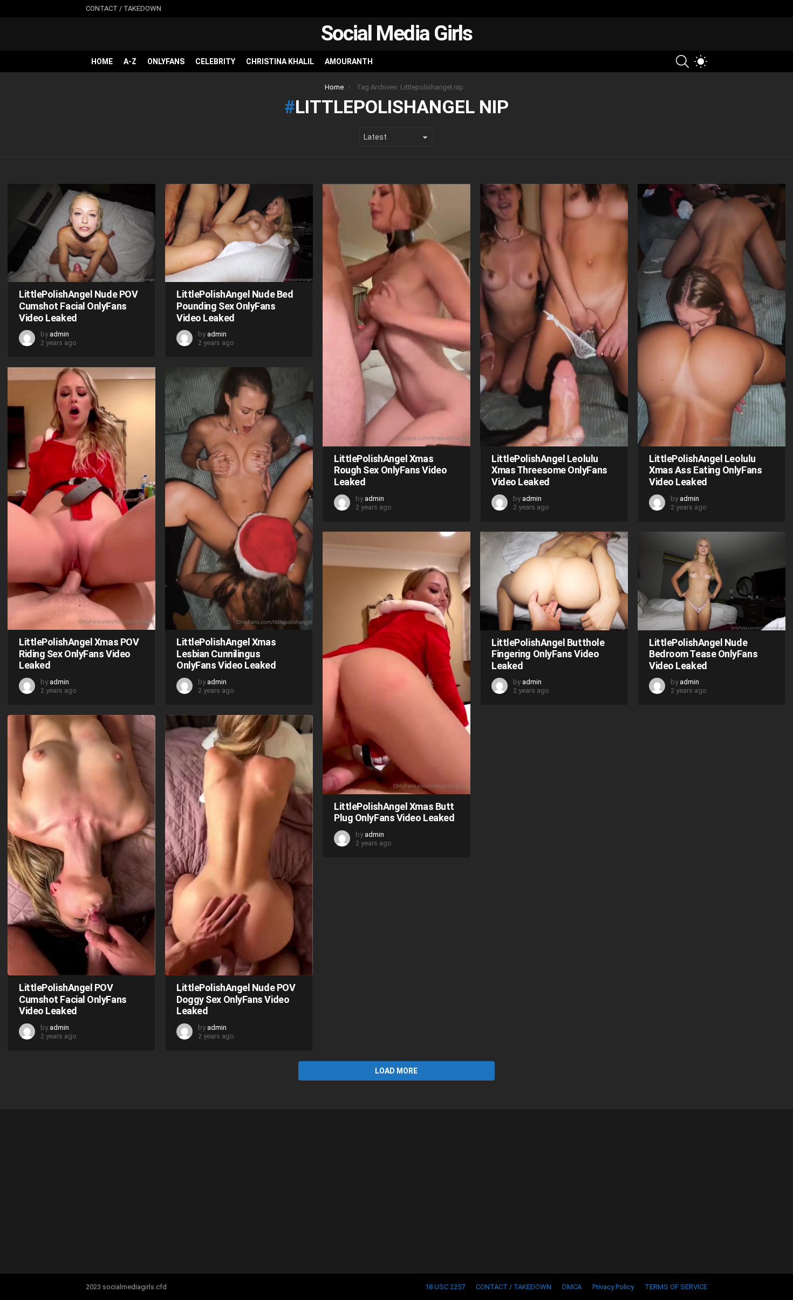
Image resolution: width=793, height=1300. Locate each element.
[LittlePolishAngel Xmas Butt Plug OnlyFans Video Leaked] (396, 663)
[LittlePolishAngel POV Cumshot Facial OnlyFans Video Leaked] (81, 845)
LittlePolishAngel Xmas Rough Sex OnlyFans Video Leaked (390, 470)
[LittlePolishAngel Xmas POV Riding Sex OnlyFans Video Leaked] (81, 498)
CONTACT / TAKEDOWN (123, 8)
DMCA (572, 1287)
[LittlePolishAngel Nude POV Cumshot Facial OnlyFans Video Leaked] (81, 233)
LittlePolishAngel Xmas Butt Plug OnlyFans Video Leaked (394, 812)
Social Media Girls (396, 33)
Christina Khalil (280, 61)
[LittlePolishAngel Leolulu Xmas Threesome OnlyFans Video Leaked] (554, 315)
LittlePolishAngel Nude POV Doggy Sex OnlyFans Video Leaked (235, 999)
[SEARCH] (682, 61)
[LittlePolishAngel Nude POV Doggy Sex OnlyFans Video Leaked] (239, 845)
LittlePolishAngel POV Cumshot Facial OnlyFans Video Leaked (73, 999)
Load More (396, 1071)
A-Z (130, 61)
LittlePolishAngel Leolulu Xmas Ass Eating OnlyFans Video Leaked (705, 470)
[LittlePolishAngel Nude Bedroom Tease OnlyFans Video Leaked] (711, 581)
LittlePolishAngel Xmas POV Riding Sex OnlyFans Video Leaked (79, 653)
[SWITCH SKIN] (700, 61)
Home (102, 61)
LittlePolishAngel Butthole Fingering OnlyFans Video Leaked (547, 654)
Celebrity (215, 61)
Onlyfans (165, 61)
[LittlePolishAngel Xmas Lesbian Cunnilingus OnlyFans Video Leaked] (239, 498)
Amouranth (349, 61)
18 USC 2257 (445, 1287)
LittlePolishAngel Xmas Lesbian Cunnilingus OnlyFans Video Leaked (226, 653)
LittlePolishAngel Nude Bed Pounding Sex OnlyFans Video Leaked (234, 305)
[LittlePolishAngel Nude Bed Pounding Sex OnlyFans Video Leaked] (239, 233)
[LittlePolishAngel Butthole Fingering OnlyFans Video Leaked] (554, 581)
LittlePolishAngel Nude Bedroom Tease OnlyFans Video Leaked (703, 654)
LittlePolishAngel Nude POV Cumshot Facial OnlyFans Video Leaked (78, 305)
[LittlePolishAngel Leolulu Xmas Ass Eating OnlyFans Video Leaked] (711, 315)
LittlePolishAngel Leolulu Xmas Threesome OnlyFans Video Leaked (549, 470)
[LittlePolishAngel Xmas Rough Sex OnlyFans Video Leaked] (396, 315)
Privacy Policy (613, 1287)
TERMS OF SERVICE (676, 1287)
